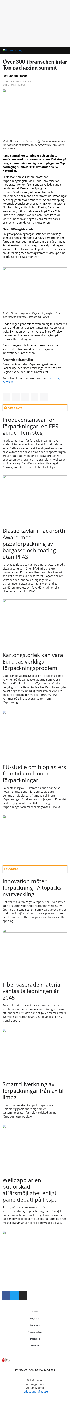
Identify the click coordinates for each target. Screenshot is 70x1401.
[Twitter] (14, 1295)
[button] (53, 50)
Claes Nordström (18, 75)
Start (35, 1311)
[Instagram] (23, 1295)
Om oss (35, 1345)
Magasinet (35, 1318)
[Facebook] (6, 1295)
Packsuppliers (35, 1332)
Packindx (35, 1339)
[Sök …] (63, 50)
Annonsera (35, 1325)
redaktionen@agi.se (35, 1391)
